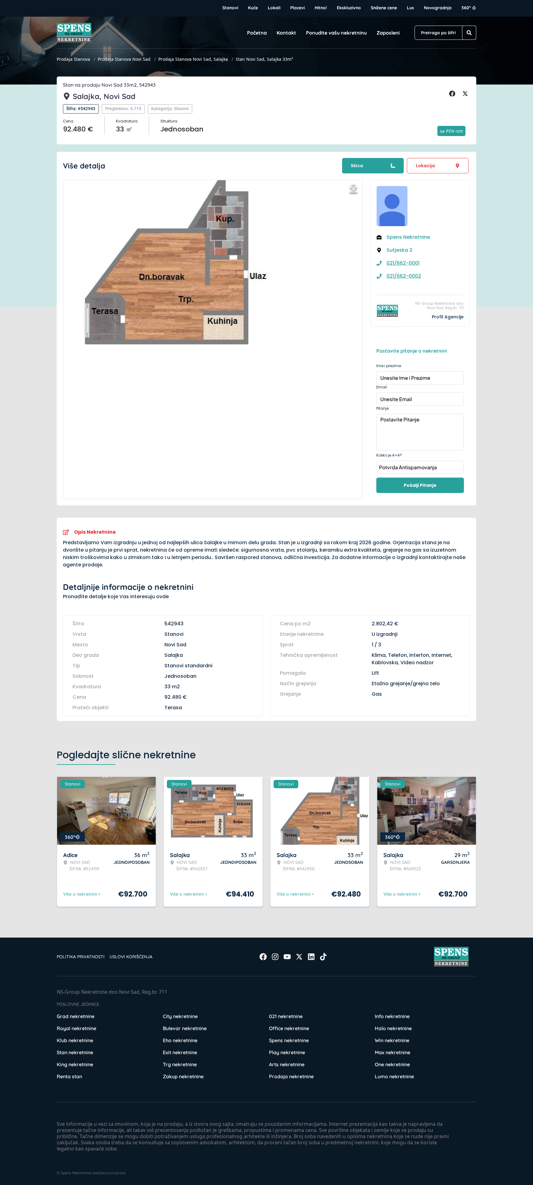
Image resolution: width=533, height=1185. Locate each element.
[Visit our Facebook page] (263, 956)
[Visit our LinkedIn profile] (311, 956)
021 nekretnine (286, 1016)
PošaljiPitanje (420, 485)
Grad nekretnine (75, 1016)
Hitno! (321, 7)
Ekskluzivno (349, 7)
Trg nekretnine (180, 1064)
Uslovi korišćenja (130, 956)
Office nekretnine (289, 1028)
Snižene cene (384, 7)
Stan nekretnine (75, 1052)
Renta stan (69, 1076)
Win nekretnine (392, 1040)
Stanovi (230, 7)
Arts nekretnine (286, 1064)
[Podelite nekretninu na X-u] (466, 94)
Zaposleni (388, 33)
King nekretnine (75, 1064)
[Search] (469, 33)
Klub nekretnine (75, 1040)
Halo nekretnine (393, 1028)
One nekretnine (392, 1064)
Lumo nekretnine (394, 1076)
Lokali (274, 7)
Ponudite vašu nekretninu (336, 33)
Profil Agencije (448, 317)
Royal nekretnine (76, 1028)
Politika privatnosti (81, 956)
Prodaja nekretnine (291, 1076)
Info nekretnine (392, 1016)
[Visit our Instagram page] (275, 956)
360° (466, 7)
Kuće (253, 7)
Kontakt (286, 33)
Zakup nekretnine (183, 1076)
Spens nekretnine (289, 1040)
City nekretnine (180, 1016)
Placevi (297, 7)
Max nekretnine (392, 1052)
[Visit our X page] (299, 956)
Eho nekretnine (180, 1040)
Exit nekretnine (180, 1052)
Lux (410, 7)
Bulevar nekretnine (185, 1028)
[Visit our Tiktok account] (323, 956)
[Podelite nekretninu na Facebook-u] (453, 94)
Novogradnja (438, 7)
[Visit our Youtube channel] (287, 956)
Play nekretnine (287, 1052)
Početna (257, 33)
